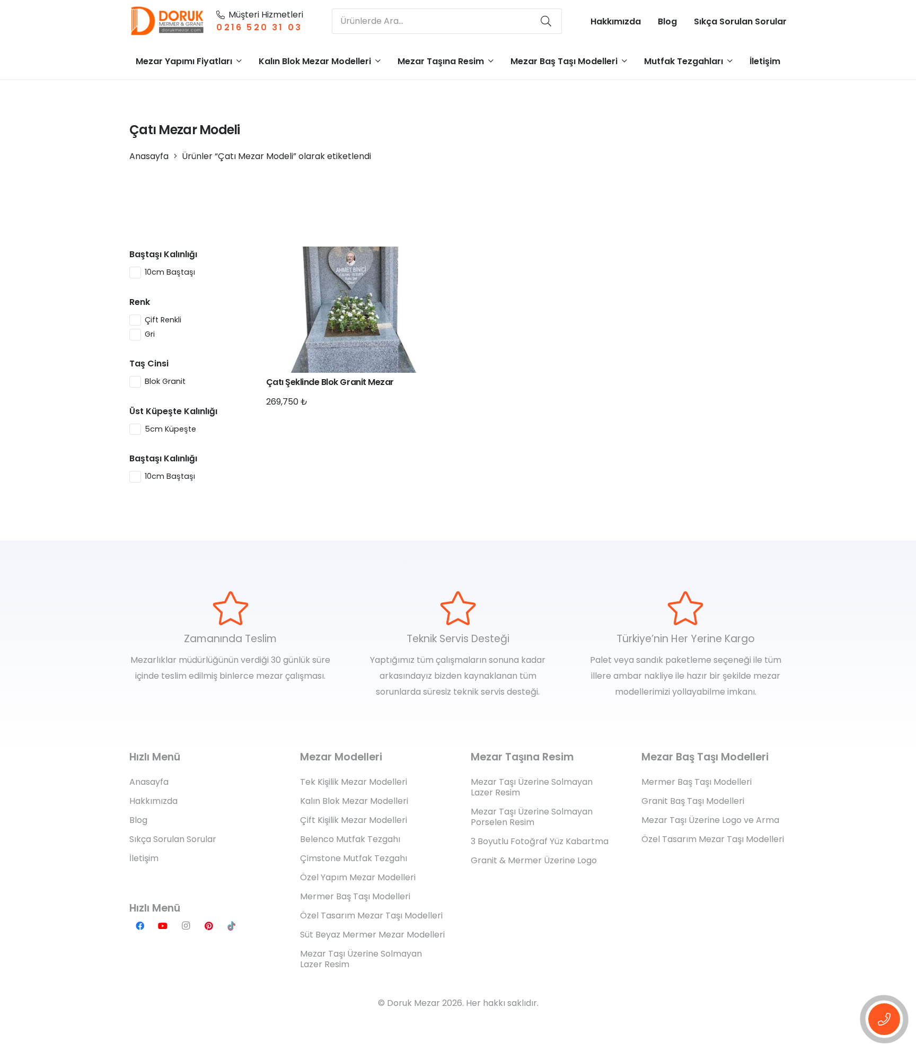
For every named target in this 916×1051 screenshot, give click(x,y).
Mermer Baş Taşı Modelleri (355, 896)
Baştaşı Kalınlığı (163, 254)
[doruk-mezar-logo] (167, 21)
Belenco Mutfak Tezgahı (350, 839)
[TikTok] (231, 925)
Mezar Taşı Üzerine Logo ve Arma (710, 820)
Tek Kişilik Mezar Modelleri (353, 782)
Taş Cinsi (149, 363)
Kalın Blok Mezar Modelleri (354, 801)
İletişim (143, 858)
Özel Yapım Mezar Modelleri (358, 877)
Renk (139, 302)
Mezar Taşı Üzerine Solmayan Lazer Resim (361, 959)
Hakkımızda (153, 801)
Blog (138, 820)
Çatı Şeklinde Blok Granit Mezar (330, 382)
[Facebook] (140, 925)
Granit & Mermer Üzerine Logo (534, 860)
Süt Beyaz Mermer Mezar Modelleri (372, 935)
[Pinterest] (208, 925)
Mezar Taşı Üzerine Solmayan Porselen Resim (532, 816)
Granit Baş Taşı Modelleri (692, 801)
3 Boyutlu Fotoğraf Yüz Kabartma (540, 841)
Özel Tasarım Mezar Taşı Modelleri (371, 915)
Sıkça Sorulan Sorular (172, 839)
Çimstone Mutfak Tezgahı (353, 858)
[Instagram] (185, 925)
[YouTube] (162, 925)
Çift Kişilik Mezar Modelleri (353, 820)
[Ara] (546, 21)
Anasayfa (149, 156)
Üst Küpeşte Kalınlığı (173, 411)
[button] (239, 61)
